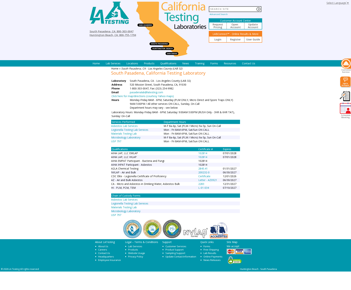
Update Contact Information (180, 256)
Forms (214, 63)
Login (217, 39)
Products (149, 63)
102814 (202, 153)
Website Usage (136, 253)
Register (235, 39)
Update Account (253, 26)
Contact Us (248, 63)
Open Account (235, 26)
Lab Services (135, 246)
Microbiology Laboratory (125, 137)
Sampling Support (175, 253)
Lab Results (209, 253)
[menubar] (174, 63)
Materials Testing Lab (124, 133)
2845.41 (203, 168)
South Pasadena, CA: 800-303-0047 (111, 31)
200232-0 (204, 172)
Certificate (204, 176)
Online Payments (212, 256)
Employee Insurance (109, 260)
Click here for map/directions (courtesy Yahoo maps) (143, 96)
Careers (102, 249)
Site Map (232, 242)
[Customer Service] (346, 64)
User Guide (253, 39)
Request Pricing (218, 26)
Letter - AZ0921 (207, 180)
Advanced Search (219, 14)
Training (199, 63)
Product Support (174, 249)
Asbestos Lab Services (124, 126)
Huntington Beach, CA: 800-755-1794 (113, 35)
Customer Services (175, 246)
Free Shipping (211, 249)
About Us (103, 246)
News (185, 63)
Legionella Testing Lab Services (129, 129)
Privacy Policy (135, 256)
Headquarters (106, 256)
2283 (201, 184)
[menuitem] (96, 63)
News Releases (212, 260)
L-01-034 (203, 187)
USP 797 (116, 141)
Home (96, 63)
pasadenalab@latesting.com (146, 92)
